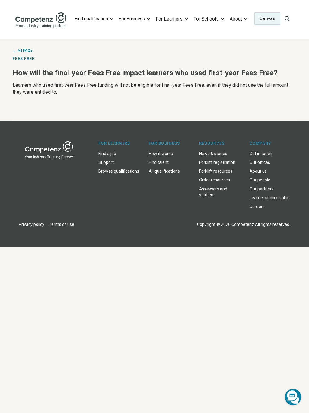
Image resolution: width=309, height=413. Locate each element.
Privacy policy (31, 224)
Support (106, 162)
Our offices (260, 162)
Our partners (262, 189)
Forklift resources (215, 171)
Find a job (107, 153)
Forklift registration (217, 162)
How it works (161, 153)
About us (258, 171)
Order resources (214, 179)
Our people (260, 179)
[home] (41, 20)
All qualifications (164, 171)
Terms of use (61, 224)
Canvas (267, 18)
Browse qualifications (118, 171)
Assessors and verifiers (213, 192)
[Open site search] (287, 18)
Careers (257, 206)
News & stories (213, 153)
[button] (93, 18)
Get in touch (261, 153)
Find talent (159, 162)
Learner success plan (270, 197)
